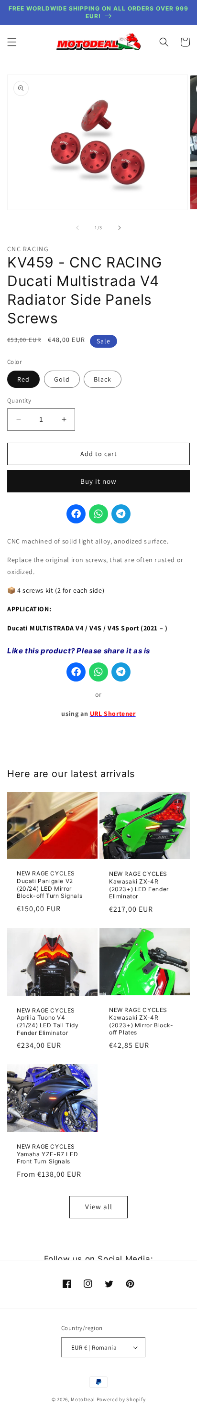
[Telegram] (121, 513)
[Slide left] (77, 227)
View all (98, 1206)
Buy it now (98, 481)
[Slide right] (119, 227)
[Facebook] (76, 513)
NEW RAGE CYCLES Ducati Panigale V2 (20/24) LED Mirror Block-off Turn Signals (49, 884)
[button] (11, 42)
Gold (62, 379)
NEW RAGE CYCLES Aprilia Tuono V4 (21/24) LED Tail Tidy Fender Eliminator (48, 1021)
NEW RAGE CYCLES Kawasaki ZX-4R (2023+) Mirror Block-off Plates (141, 1021)
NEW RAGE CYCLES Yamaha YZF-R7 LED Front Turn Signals (47, 1154)
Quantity (19, 400)
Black (102, 379)
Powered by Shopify (121, 1399)
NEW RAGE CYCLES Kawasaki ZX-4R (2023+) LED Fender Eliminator (139, 885)
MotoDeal (83, 1399)
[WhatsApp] (98, 513)
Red (23, 379)
